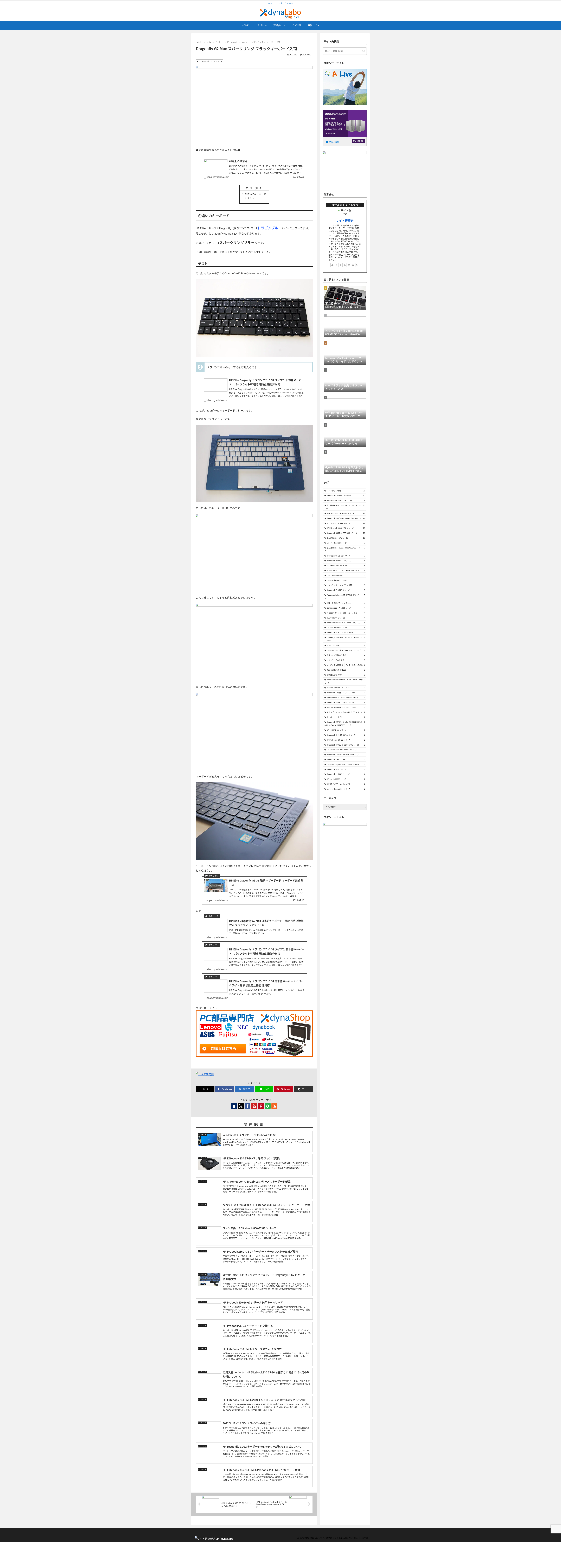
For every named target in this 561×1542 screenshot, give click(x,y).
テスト (250, 198)
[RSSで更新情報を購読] (274, 1106)
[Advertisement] (345, 888)
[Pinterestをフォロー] (261, 1106)
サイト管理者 (345, 220)
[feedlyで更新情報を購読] (268, 1106)
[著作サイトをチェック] (234, 1106)
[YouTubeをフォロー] (254, 1106)
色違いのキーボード (255, 194)
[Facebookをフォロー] (247, 1106)
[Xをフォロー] (241, 1106)
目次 (250, 188)
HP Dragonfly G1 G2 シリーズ (210, 61)
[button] (303, 1089)
